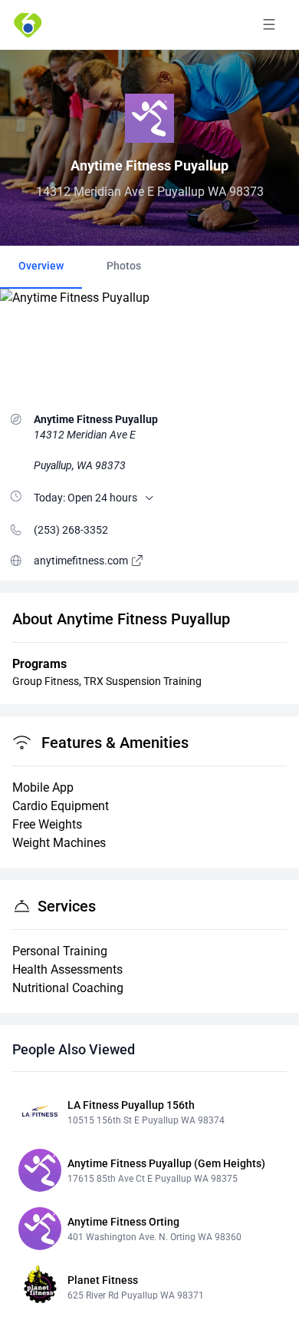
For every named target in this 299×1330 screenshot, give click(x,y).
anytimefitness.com (82, 560)
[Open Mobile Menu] (269, 24)
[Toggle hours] (149, 497)
